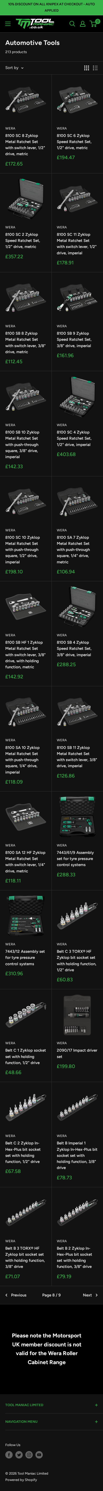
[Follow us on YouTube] (39, 1454)
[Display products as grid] (86, 68)
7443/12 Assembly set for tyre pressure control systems (25, 957)
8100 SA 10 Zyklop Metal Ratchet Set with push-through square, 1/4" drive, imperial (22, 760)
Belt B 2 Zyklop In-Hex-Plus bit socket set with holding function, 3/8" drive (74, 1257)
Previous (18, 1295)
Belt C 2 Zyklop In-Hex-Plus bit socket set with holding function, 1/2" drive (23, 1152)
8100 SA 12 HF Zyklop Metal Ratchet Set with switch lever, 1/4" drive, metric (25, 861)
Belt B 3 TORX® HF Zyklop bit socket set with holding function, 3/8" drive (25, 1257)
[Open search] (72, 24)
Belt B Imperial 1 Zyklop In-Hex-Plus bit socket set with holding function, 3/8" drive (77, 1155)
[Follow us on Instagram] (29, 1454)
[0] (93, 24)
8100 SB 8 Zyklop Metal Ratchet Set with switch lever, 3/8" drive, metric (25, 342)
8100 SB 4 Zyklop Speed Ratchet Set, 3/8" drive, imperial (74, 648)
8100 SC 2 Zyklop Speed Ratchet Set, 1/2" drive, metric (22, 240)
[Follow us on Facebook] (9, 1454)
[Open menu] (8, 24)
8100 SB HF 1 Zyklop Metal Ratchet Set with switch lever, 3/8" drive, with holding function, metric (25, 654)
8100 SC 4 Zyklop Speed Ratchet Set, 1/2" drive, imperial (74, 438)
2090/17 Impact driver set (77, 1053)
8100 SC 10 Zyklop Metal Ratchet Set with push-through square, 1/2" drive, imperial (22, 549)
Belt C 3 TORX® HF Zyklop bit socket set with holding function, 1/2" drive (76, 960)
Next (87, 1295)
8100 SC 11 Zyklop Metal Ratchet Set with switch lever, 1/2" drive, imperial (77, 243)
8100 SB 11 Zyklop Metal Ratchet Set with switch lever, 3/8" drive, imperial (77, 756)
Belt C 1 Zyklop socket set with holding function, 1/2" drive (25, 1056)
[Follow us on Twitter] (19, 1454)
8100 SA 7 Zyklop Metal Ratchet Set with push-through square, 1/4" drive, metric (73, 549)
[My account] (82, 24)
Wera (10, 128)
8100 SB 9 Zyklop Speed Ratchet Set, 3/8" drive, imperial (74, 339)
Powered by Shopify (21, 1480)
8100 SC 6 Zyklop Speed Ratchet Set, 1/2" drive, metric (74, 141)
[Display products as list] (95, 68)
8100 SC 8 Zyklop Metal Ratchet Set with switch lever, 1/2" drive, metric (25, 145)
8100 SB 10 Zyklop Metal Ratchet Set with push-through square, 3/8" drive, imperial (22, 444)
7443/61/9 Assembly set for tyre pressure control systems (75, 858)
